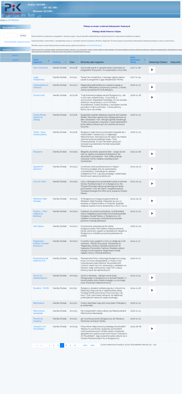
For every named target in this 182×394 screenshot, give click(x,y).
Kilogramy (38, 152)
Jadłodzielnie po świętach (40, 86)
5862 (85, 345)
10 (75, 345)
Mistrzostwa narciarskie (38, 312)
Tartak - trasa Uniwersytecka (40, 133)
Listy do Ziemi (39, 181)
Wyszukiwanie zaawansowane (17, 42)
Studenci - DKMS (41, 288)
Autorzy (57, 62)
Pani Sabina (38, 226)
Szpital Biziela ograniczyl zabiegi (39, 117)
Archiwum (13, 20)
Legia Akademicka (38, 78)
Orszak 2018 (39, 95)
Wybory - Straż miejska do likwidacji (40, 213)
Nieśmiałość (38, 303)
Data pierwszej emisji (135, 59)
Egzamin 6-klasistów (38, 167)
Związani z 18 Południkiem (39, 327)
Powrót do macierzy (38, 320)
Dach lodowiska (40, 68)
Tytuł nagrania (37, 61)
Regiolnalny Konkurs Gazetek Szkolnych (41, 243)
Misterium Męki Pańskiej (40, 200)
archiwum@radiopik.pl (94, 45)
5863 (93, 345)
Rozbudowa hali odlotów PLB (40, 259)
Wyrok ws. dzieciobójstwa (40, 276)
